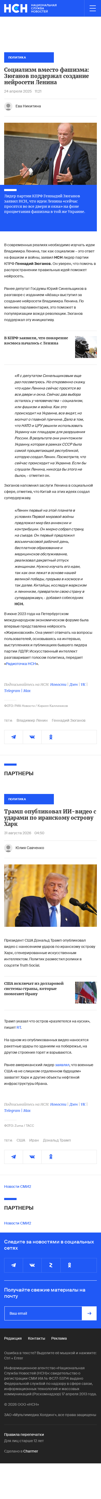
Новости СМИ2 (17, 1186)
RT (19, 1027)
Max (27, 690)
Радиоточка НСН (21, 663)
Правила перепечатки (24, 1434)
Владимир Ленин (32, 720)
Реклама (59, 1338)
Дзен (73, 684)
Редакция (13, 1338)
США (21, 1140)
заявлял (62, 1065)
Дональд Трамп (57, 1140)
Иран (34, 1140)
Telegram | (13, 690)
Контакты (36, 1338)
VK (83, 684)
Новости (58, 684)
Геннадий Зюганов (68, 720)
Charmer (30, 1451)
